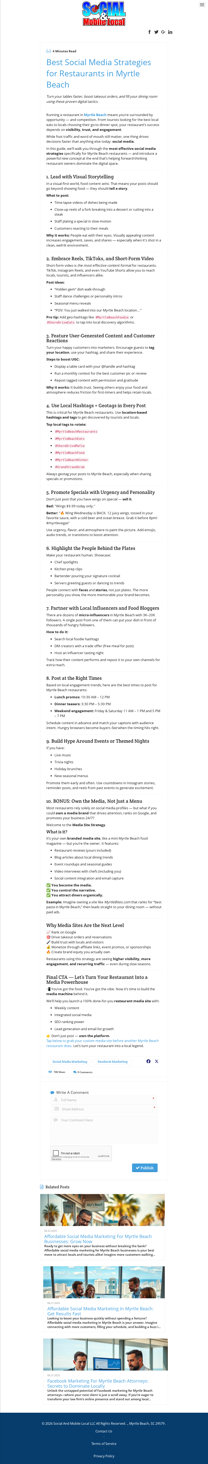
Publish (147, 1167)
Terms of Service (103, 1443)
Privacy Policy (104, 1456)
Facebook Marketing (113, 1061)
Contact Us (103, 1431)
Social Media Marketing (70, 1061)
